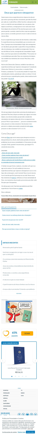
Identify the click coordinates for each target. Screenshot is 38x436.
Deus (8, 137)
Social (5, 408)
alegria (14, 177)
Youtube (27, 414)
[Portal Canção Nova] (4, 2)
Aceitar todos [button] (30, 432)
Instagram (31, 414)
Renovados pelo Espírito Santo (12, 247)
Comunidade (7, 406)
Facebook (19, 414)
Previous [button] (3, 361)
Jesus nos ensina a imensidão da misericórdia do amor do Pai (18, 267)
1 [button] (12, 376)
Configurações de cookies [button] (9, 432)
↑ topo (19, 388)
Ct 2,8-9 (11, 78)
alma (31, 126)
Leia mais (30, 428)
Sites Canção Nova (35, 2)
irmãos (21, 188)
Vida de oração (23, 7)
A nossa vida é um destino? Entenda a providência (19, 289)
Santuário (6, 403)
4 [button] (22, 376)
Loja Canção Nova (10, 343)
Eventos (5, 390)
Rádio (22, 393)
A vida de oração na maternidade (13, 280)
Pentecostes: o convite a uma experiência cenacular (16, 274)
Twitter (23, 414)
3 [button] (19, 376)
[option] (19, 360)
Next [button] (35, 361)
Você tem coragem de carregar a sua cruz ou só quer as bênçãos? (18, 253)
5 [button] (26, 376)
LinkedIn (35, 414)
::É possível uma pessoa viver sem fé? (12, 157)
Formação (6, 393)
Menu (32, 2)
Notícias (5, 395)
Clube (5, 400)
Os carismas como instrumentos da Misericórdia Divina (18, 260)
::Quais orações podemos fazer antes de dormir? (15, 155)
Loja (22, 395)
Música (5, 398)
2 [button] (15, 376)
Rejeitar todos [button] (22, 432)
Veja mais (19, 293)
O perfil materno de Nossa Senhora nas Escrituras (19, 284)
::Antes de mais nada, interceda (10, 153)
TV (21, 390)
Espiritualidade (14, 7)
